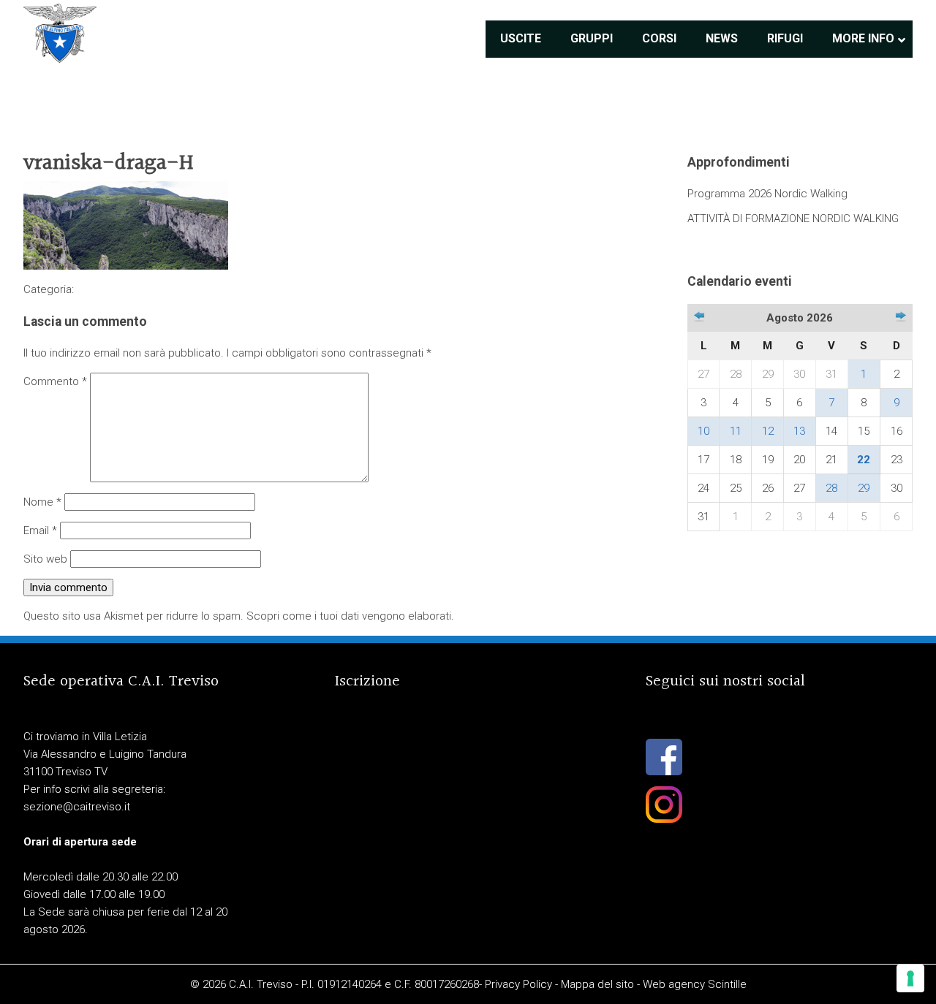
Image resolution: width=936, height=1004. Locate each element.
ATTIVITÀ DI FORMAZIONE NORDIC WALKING (793, 218)
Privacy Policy (518, 984)
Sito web (45, 559)
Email (40, 530)
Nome (42, 502)
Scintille (727, 984)
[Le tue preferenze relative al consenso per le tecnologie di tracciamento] (910, 978)
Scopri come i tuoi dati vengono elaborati (348, 616)
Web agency (674, 984)
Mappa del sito (597, 984)
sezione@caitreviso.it (76, 806)
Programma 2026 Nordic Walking (767, 193)
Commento (55, 381)
